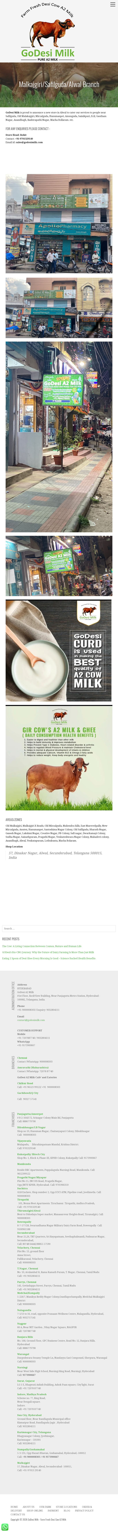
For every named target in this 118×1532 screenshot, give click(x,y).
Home (14, 1507)
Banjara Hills (25, 1337)
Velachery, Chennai (28, 1247)
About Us (28, 1507)
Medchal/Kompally (28, 1293)
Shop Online (35, 1510)
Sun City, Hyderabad (29, 1415)
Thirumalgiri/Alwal (28, 1210)
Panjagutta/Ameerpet (30, 1114)
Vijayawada (24, 1141)
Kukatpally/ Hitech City (31, 1154)
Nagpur (21, 1323)
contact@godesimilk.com (31, 1020)
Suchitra (22, 1188)
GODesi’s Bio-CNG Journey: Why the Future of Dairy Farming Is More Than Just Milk (48, 952)
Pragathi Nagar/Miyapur (31, 1177)
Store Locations (66, 1507)
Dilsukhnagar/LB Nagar (31, 1127)
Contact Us (18, 1514)
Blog (67, 1510)
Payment (53, 1510)
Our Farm (45, 1507)
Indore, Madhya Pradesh (31, 1394)
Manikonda (24, 1164)
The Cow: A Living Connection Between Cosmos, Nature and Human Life (41, 946)
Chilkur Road (25, 1083)
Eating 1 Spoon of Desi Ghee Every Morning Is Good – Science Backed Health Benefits (48, 958)
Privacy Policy (84, 1510)
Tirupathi (23, 1199)
